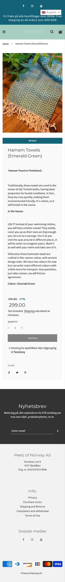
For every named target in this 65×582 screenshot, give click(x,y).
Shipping (29, 311)
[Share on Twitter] (17, 372)
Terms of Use (32, 515)
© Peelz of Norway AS (31, 573)
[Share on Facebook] (9, 372)
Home (6, 43)
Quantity (13, 322)
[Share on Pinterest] (25, 372)
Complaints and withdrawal (32, 511)
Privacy (32, 497)
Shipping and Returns (32, 506)
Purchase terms (32, 502)
